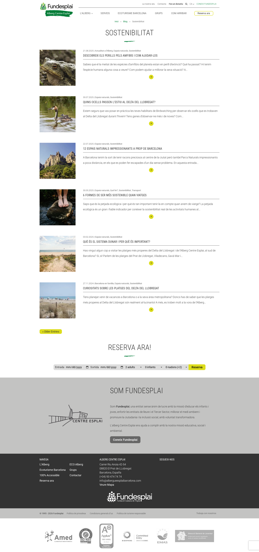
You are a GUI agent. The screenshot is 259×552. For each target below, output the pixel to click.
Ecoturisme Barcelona (132, 13)
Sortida (94, 367)
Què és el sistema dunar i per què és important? (116, 241)
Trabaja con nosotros (206, 513)
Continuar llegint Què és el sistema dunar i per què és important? (151, 263)
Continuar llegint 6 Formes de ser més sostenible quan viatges (151, 216)
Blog (125, 21)
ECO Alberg (76, 464)
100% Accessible (50, 475)
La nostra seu (148, 4)
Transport (136, 190)
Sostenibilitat (135, 51)
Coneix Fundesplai (206, 4)
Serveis (105, 13)
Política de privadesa (76, 513)
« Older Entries (50, 331)
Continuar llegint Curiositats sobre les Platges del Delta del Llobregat (151, 309)
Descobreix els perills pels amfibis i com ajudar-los (120, 55)
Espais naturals (121, 51)
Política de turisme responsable (131, 513)
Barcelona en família (104, 283)
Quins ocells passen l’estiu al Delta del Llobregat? (119, 102)
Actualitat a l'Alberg (104, 51)
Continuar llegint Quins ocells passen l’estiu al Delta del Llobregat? (151, 123)
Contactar (75, 475)
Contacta (162, 4)
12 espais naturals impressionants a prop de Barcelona (122, 148)
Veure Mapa (107, 484)
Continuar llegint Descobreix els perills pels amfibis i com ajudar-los (151, 77)
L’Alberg (85, 13)
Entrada (59, 367)
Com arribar (179, 13)
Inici (116, 21)
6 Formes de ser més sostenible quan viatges (115, 195)
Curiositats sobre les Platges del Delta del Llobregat (121, 288)
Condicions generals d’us (101, 513)
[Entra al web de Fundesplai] (129, 501)
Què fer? (114, 190)
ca (191, 4)
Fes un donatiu (176, 4)
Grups (159, 13)
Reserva (197, 367)
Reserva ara (204, 13)
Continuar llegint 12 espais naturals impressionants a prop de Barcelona (151, 170)
